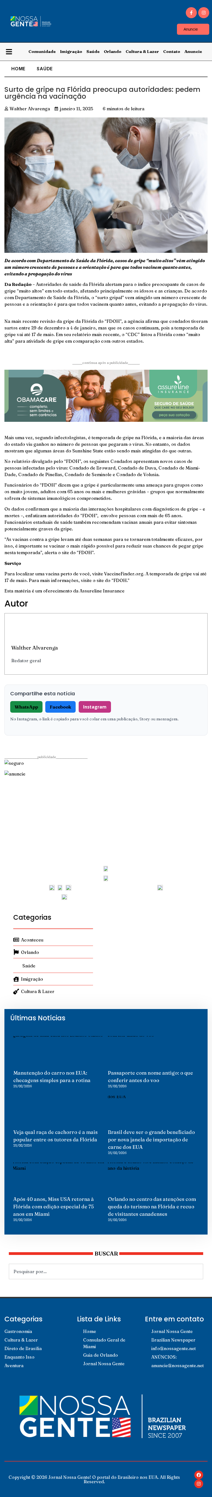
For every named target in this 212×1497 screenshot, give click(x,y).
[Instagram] (203, 12)
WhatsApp (26, 707)
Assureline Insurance (102, 591)
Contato (171, 51)
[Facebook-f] (191, 12)
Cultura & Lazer (142, 51)
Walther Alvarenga (34, 647)
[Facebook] (198, 1475)
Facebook (60, 707)
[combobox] (106, 1271)
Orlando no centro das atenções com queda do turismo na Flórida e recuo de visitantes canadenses (152, 1206)
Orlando (112, 51)
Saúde (93, 51)
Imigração (71, 51)
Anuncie (193, 51)
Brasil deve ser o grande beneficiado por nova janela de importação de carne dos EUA (151, 1139)
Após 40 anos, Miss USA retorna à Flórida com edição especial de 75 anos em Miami (53, 1206)
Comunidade (42, 51)
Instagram (95, 707)
